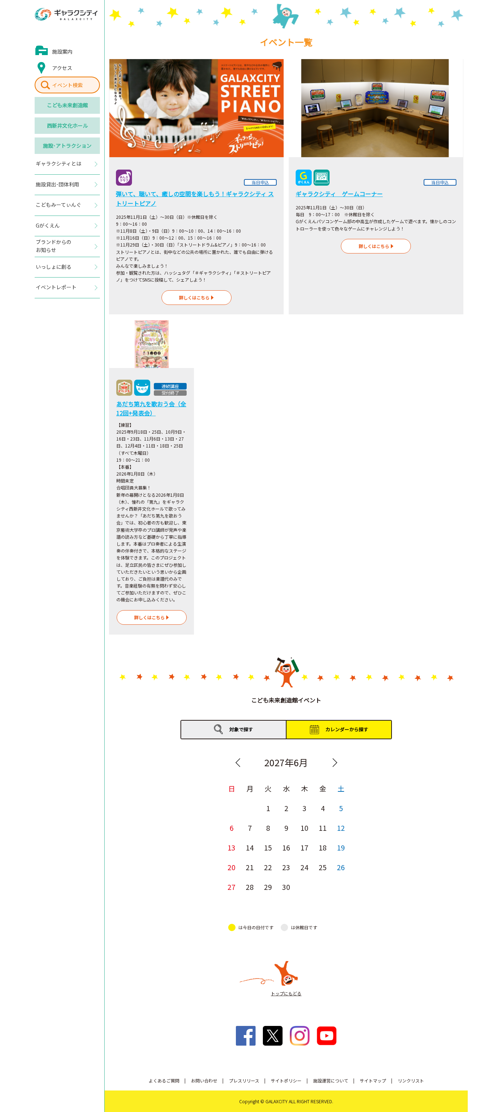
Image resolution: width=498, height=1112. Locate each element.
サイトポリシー (286, 1080)
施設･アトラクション (67, 145)
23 (286, 867)
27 (231, 886)
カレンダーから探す (347, 729)
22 (268, 867)
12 (341, 827)
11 (323, 827)
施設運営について (330, 1080)
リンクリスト (411, 1080)
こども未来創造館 (67, 105)
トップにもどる (286, 993)
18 (323, 847)
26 (341, 867)
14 (250, 847)
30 (286, 886)
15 (268, 847)
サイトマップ (373, 1080)
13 (231, 847)
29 (268, 886)
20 (231, 867)
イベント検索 (67, 85)
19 (341, 847)
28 (250, 886)
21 (250, 867)
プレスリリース (244, 1080)
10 (304, 827)
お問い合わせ (204, 1080)
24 (304, 867)
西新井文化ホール (67, 125)
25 (323, 867)
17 (304, 847)
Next (334, 762)
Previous (237, 762)
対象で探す (241, 729)
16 (286, 847)
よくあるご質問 (164, 1080)
